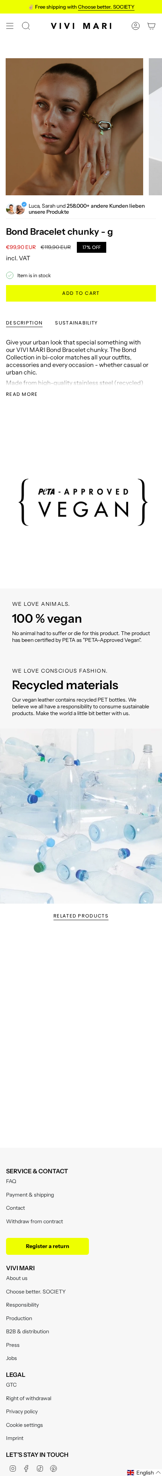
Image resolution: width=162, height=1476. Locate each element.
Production (19, 1318)
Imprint (14, 1438)
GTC (11, 1384)
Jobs (11, 1358)
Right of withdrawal (28, 1398)
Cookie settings (24, 1425)
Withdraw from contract (34, 1221)
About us (17, 1278)
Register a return (47, 1246)
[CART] (151, 26)
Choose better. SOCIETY (36, 1291)
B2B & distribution (27, 1331)
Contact (15, 1207)
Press (13, 1345)
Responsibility (22, 1304)
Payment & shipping (30, 1194)
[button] (144, 1472)
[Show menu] (9, 26)
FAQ (11, 1181)
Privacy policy (22, 1411)
